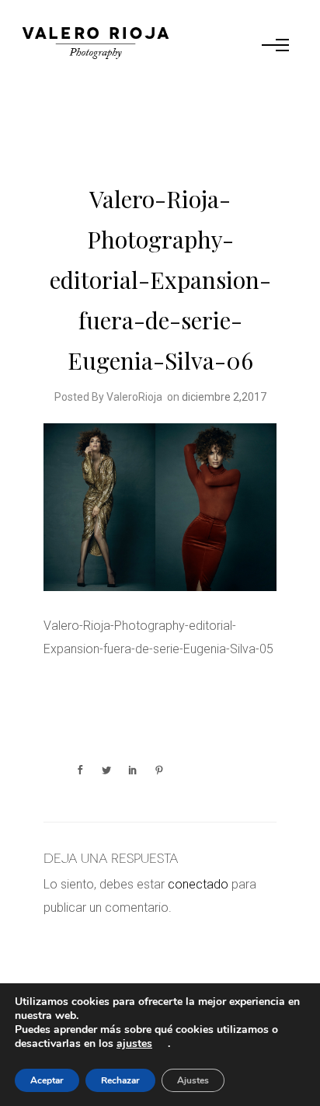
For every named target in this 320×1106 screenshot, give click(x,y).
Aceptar (47, 1080)
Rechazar (120, 1080)
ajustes (134, 1044)
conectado (198, 884)
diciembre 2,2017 (224, 397)
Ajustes (193, 1080)
